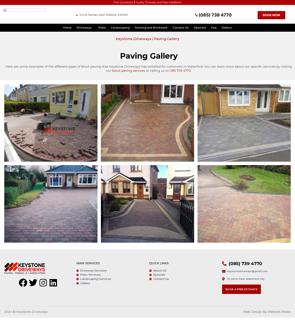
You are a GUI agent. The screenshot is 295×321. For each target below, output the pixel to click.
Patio (102, 27)
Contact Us (181, 27)
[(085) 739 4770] (195, 15)
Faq (213, 27)
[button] (85, 27)
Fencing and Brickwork (151, 27)
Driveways (84, 27)
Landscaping (120, 27)
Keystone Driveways (133, 39)
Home (67, 27)
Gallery (227, 27)
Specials (200, 27)
